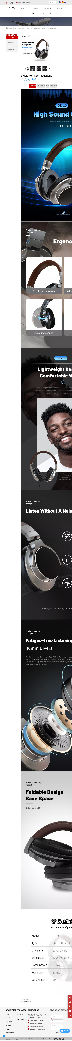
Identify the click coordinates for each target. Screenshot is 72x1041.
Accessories (29, 28)
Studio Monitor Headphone (49, 28)
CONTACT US (47, 14)
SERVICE (59, 9)
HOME (22, 9)
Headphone (37, 28)
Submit (57, 1032)
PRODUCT (46, 9)
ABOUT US (35, 9)
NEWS (33, 14)
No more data (30, 999)
